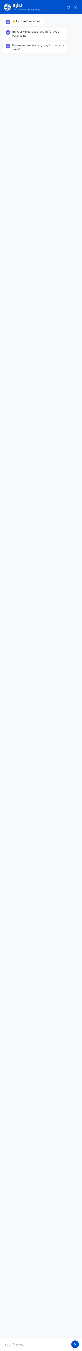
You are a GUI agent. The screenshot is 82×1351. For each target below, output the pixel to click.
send (75, 1344)
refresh (68, 7)
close (75, 7)
